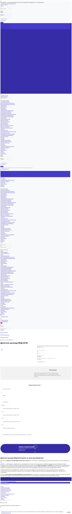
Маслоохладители (4, 64)
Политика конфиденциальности (7, 32)
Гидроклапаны (3, 49)
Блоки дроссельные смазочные (7, 43)
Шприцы (2, 79)
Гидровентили (3, 46)
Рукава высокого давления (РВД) (7, 74)
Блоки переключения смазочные (7, 44)
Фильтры (2, 78)
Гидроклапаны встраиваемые (6, 51)
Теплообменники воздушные (6, 75)
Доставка (2, 84)
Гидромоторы (3, 58)
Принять (68, 512)
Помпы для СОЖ (4, 70)
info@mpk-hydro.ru (4, 484)
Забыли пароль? (3, 20)
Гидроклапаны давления (5, 52)
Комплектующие (4, 63)
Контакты (2, 93)
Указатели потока (4, 77)
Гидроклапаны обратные (5, 53)
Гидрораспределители (5, 59)
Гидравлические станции (5, 27)
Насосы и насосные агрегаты (6, 65)
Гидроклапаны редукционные (7, 56)
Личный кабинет (4, 321)
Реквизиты (2, 35)
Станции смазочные (4, 28)
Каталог (2, 486)
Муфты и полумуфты (4, 67)
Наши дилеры (3, 36)
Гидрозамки (3, 48)
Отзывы (2, 37)
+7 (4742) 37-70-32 (4, 3)
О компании (3, 85)
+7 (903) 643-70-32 (12, 3)
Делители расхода (4, 60)
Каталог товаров (4, 41)
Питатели (2, 69)
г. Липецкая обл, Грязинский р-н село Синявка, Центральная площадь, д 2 (16, 167)
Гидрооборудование (4, 25)
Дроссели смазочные (5, 62)
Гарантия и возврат (4, 33)
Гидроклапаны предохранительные (8, 54)
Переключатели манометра (6, 68)
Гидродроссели (3, 47)
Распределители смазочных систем (8, 72)
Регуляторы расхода (4, 73)
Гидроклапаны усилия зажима (7, 57)
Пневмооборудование (5, 26)
